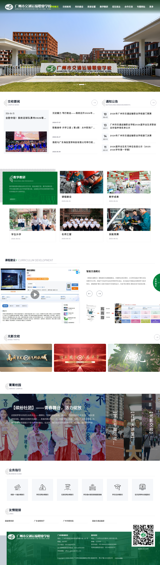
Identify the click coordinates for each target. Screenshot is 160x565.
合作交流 (129, 7)
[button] (74, 84)
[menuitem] (54, 7)
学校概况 (54, 7)
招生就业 (116, 7)
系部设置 (91, 7)
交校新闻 (67, 7)
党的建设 (79, 7)
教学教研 (104, 7)
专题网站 (141, 7)
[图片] (28, 7)
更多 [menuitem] (151, 7)
